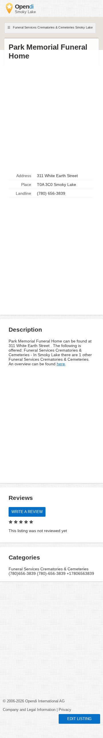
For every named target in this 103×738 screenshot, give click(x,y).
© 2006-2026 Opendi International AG (34, 701)
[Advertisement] (51, 116)
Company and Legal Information (29, 710)
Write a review (27, 512)
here (61, 364)
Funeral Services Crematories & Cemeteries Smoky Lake (52, 27)
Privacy (65, 710)
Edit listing (79, 719)
